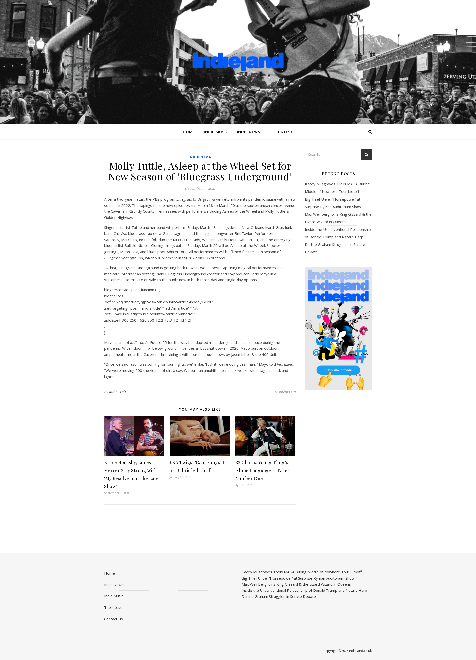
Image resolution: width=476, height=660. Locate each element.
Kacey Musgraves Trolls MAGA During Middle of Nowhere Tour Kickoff (302, 571)
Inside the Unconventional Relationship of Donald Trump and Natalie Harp (304, 590)
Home (189, 131)
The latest (281, 131)
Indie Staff (117, 391)
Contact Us (113, 618)
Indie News (248, 131)
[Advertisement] (338, 472)
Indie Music (216, 131)
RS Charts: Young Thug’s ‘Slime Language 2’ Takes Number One (262, 470)
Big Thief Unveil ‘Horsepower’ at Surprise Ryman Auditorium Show (298, 578)
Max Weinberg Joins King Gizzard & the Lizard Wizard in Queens (296, 584)
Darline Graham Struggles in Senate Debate (279, 596)
